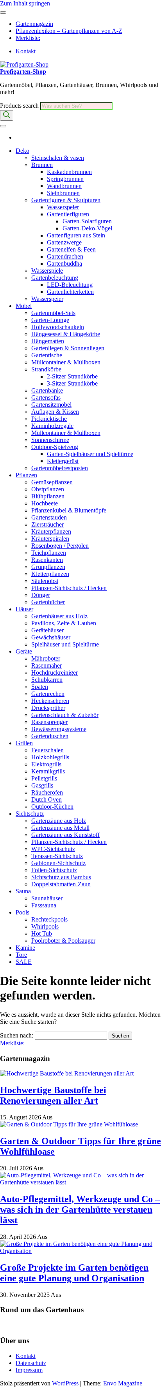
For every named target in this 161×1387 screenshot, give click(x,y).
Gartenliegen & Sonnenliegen (67, 348)
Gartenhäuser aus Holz (59, 616)
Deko (22, 150)
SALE (24, 961)
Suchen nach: (16, 1035)
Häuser (24, 609)
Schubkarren (47, 679)
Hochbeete (44, 503)
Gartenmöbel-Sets (53, 313)
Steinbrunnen (63, 193)
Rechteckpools (49, 919)
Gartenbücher (48, 602)
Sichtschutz (30, 813)
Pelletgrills (44, 778)
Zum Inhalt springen (25, 3)
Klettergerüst (63, 461)
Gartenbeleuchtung (54, 277)
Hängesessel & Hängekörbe (65, 334)
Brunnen (42, 164)
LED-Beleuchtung (70, 284)
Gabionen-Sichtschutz (58, 863)
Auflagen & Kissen (55, 411)
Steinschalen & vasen (57, 157)
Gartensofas (46, 397)
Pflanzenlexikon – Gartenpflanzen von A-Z (69, 30)
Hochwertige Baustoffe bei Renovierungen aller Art (53, 1095)
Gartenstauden (49, 517)
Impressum (29, 1370)
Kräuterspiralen (50, 538)
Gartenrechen (47, 693)
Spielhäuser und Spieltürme (65, 644)
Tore (21, 954)
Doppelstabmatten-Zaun (61, 884)
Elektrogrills (46, 764)
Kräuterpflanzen (51, 531)
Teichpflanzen (48, 552)
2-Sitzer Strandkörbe (72, 376)
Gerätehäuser (47, 630)
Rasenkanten (47, 559)
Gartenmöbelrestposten (59, 468)
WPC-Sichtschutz (53, 849)
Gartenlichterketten (70, 291)
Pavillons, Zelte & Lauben (63, 623)
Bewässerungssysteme (58, 729)
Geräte (24, 651)
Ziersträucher (47, 524)
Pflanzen (26, 475)
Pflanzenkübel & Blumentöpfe (68, 510)
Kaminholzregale (52, 425)
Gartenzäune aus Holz (58, 820)
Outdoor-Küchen (52, 806)
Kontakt (26, 51)
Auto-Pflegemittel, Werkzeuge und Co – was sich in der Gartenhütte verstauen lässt (80, 1209)
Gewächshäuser (50, 637)
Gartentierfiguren (68, 214)
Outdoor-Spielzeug (54, 447)
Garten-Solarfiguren (87, 221)
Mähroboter (45, 658)
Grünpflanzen (48, 566)
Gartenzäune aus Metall (60, 827)
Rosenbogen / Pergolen (60, 545)
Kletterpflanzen (50, 573)
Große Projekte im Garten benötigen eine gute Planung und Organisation (74, 1272)
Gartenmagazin (34, 23)
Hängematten (47, 341)
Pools (22, 912)
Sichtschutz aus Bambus (61, 877)
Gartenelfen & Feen (71, 249)
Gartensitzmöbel (51, 404)
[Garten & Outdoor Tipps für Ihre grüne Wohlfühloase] (69, 1124)
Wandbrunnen (64, 186)
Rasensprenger (49, 722)
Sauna (23, 891)
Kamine (25, 947)
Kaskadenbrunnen (69, 171)
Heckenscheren (50, 700)
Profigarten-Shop (23, 71)
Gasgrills (42, 785)
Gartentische (46, 355)
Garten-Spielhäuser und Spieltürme (90, 454)
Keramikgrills (48, 771)
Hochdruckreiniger (54, 672)
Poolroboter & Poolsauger (63, 940)
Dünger (40, 595)
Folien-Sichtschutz (54, 870)
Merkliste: (28, 37)
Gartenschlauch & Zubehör (64, 715)
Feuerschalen (47, 750)
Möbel (24, 305)
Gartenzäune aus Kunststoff (65, 834)
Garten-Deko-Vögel (87, 228)
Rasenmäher (46, 665)
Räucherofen (47, 792)
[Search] (6, 115)
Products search (20, 105)
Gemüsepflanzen (52, 482)
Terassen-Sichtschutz (57, 856)
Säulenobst (44, 581)
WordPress (65, 1383)
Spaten (39, 686)
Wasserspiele (47, 270)
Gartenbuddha (64, 263)
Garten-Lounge (50, 320)
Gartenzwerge (64, 242)
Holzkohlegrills (50, 757)
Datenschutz (31, 1363)
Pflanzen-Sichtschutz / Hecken (69, 588)
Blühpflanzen (47, 496)
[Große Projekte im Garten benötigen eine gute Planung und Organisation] (80, 1251)
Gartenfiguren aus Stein (76, 235)
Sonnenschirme (50, 439)
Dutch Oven (46, 799)
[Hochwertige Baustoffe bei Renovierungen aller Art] (67, 1073)
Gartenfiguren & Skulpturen (65, 200)
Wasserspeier (63, 207)
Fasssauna (43, 905)
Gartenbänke (47, 390)
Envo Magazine (122, 1383)
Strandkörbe (46, 369)
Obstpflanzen (47, 489)
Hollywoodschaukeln (57, 327)
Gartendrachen (65, 256)
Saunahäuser (47, 898)
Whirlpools (45, 926)
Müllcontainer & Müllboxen (65, 362)
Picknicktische (49, 418)
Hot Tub (41, 933)
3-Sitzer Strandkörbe (72, 383)
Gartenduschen (49, 736)
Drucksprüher (48, 707)
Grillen (24, 743)
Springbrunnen (65, 179)
